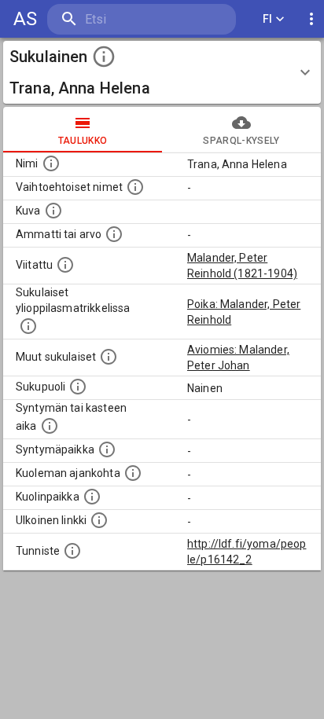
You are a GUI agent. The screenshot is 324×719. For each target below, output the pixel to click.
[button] (162, 72)
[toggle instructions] (103, 56)
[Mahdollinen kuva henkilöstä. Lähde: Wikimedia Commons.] (53, 210)
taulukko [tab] (83, 140)
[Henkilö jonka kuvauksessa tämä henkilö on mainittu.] (65, 264)
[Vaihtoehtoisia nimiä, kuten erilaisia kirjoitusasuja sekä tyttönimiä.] (135, 187)
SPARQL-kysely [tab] (241, 140)
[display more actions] (311, 19)
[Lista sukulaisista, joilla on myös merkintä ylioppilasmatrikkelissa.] (28, 326)
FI (268, 19)
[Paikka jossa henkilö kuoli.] (92, 496)
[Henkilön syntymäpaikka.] (107, 449)
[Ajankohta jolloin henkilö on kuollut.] (132, 473)
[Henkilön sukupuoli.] (77, 386)
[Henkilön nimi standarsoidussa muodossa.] (51, 163)
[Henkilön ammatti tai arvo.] (114, 234)
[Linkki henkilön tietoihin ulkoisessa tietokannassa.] (99, 520)
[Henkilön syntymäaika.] (49, 425)
